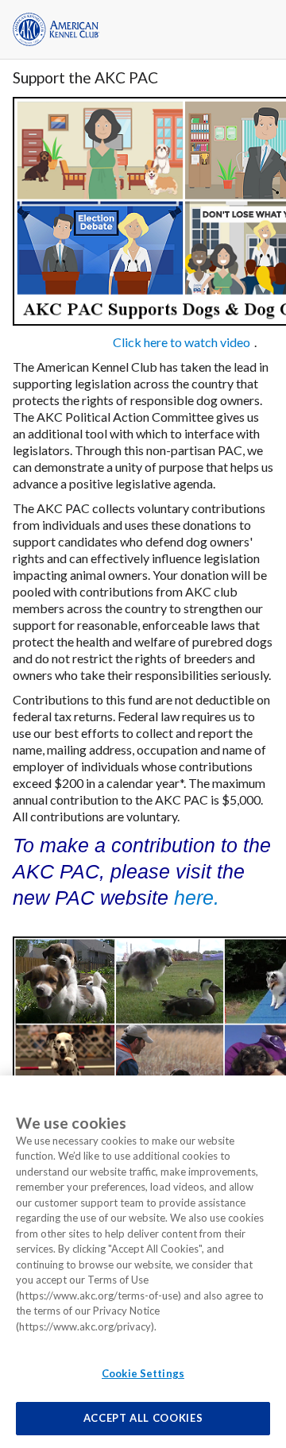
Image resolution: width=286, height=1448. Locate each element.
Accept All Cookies (143, 1417)
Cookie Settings (143, 1373)
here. (196, 897)
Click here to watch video (181, 341)
